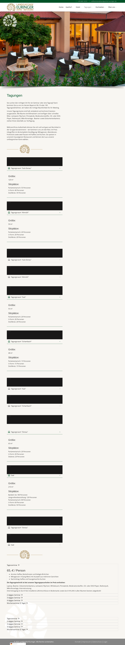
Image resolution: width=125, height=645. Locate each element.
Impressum (86, 642)
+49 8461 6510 (82, 1)
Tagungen (87, 7)
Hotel (78, 7)
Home (61, 7)
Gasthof (69, 7)
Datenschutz (97, 642)
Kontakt (78, 642)
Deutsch (14, 644)
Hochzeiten (100, 7)
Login (105, 642)
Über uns (111, 7)
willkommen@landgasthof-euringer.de (104, 1)
